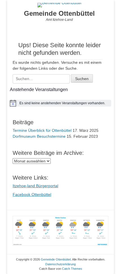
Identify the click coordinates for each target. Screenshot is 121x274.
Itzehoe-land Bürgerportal (35, 186)
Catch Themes (72, 268)
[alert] (60, 103)
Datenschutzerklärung (60, 264)
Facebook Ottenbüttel (32, 194)
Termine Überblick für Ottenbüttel (42, 130)
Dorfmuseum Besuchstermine (39, 136)
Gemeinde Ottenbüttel (59, 13)
